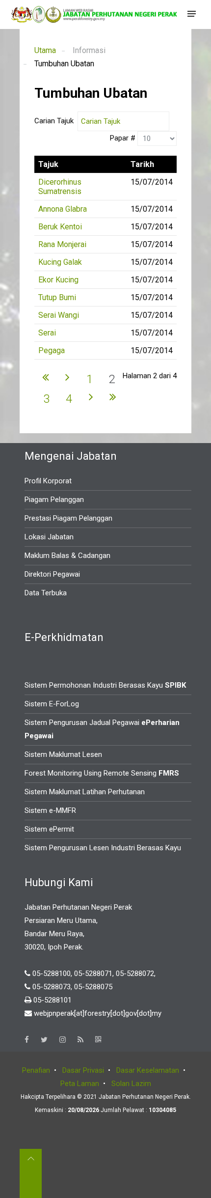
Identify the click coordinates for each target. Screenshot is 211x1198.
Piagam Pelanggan (54, 499)
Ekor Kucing (58, 279)
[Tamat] (113, 396)
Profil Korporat (48, 480)
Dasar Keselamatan (147, 1070)
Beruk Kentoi (60, 226)
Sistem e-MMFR (50, 810)
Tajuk (48, 164)
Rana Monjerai (62, 244)
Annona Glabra (62, 209)
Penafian (36, 1070)
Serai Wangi (58, 315)
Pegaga (51, 350)
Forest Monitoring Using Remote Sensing (102, 773)
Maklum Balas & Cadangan (67, 555)
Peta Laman (79, 1083)
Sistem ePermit (49, 829)
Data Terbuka (46, 592)
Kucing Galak (60, 262)
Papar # (123, 138)
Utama (45, 50)
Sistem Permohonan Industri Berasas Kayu (105, 685)
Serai (47, 332)
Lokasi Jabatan (49, 536)
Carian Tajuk (56, 120)
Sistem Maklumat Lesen (63, 754)
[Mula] (45, 376)
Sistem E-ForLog (52, 703)
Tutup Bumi (57, 297)
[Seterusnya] (68, 376)
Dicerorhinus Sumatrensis (59, 186)
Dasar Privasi (83, 1070)
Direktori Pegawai (52, 574)
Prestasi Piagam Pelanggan (68, 518)
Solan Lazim (131, 1083)
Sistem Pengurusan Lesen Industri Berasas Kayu (103, 847)
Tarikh (142, 164)
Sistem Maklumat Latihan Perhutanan (85, 791)
